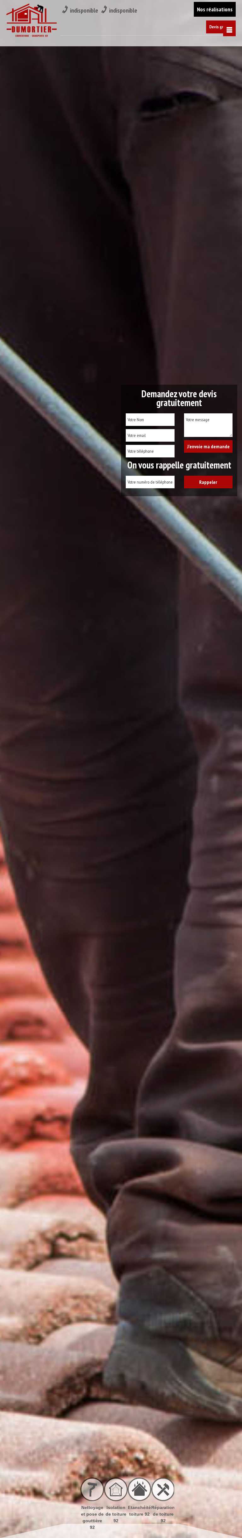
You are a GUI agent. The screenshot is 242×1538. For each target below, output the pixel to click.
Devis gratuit (221, 27)
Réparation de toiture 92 (139, 1514)
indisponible (84, 10)
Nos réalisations (215, 9)
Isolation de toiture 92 (92, 1514)
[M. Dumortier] (31, 22)
